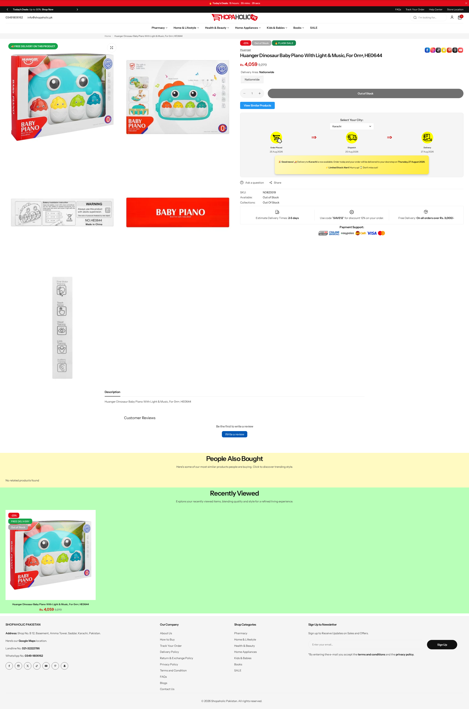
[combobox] (428, 17)
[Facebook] (9, 666)
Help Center (435, 9)
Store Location (455, 9)
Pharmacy (240, 633)
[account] (452, 17)
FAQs (398, 9)
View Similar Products (257, 105)
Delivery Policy (169, 652)
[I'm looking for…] (415, 17)
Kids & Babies (242, 658)
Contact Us (167, 689)
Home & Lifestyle (245, 639)
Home (108, 36)
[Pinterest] (55, 666)
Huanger (245, 50)
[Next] (77, 9)
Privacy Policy (169, 664)
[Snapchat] (64, 666)
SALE (237, 670)
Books (238, 664)
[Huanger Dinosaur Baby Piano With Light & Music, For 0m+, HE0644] (51, 555)
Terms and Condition (173, 670)
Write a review (234, 434)
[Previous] (7, 9)
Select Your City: (351, 120)
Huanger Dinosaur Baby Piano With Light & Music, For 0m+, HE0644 (50, 604)
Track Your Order (415, 9)
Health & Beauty (244, 645)
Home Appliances (245, 652)
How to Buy (167, 639)
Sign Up (442, 644)
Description (112, 392)
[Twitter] (27, 666)
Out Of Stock (271, 202)
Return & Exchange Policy (176, 658)
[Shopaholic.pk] (235, 17)
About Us (166, 633)
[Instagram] (18, 666)
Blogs (163, 683)
